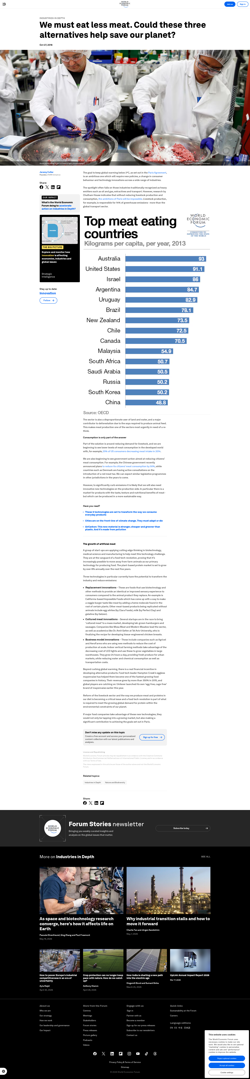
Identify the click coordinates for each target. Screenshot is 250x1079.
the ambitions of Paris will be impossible (120, 198)
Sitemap (125, 1067)
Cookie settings (227, 1072)
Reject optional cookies (226, 1058)
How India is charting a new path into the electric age (145, 976)
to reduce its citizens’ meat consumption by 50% (128, 466)
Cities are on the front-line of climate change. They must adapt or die (124, 520)
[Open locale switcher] (3, 1071)
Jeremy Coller (47, 172)
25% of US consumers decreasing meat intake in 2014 (132, 451)
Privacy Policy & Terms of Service (125, 1062)
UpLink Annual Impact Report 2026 (189, 975)
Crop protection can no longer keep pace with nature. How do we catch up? (103, 978)
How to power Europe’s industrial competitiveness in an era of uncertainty (58, 978)
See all (205, 856)
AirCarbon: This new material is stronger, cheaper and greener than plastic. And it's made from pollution (122, 528)
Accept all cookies (227, 1065)
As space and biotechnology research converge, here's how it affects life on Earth (77, 923)
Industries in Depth (52, 18)
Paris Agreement (157, 172)
